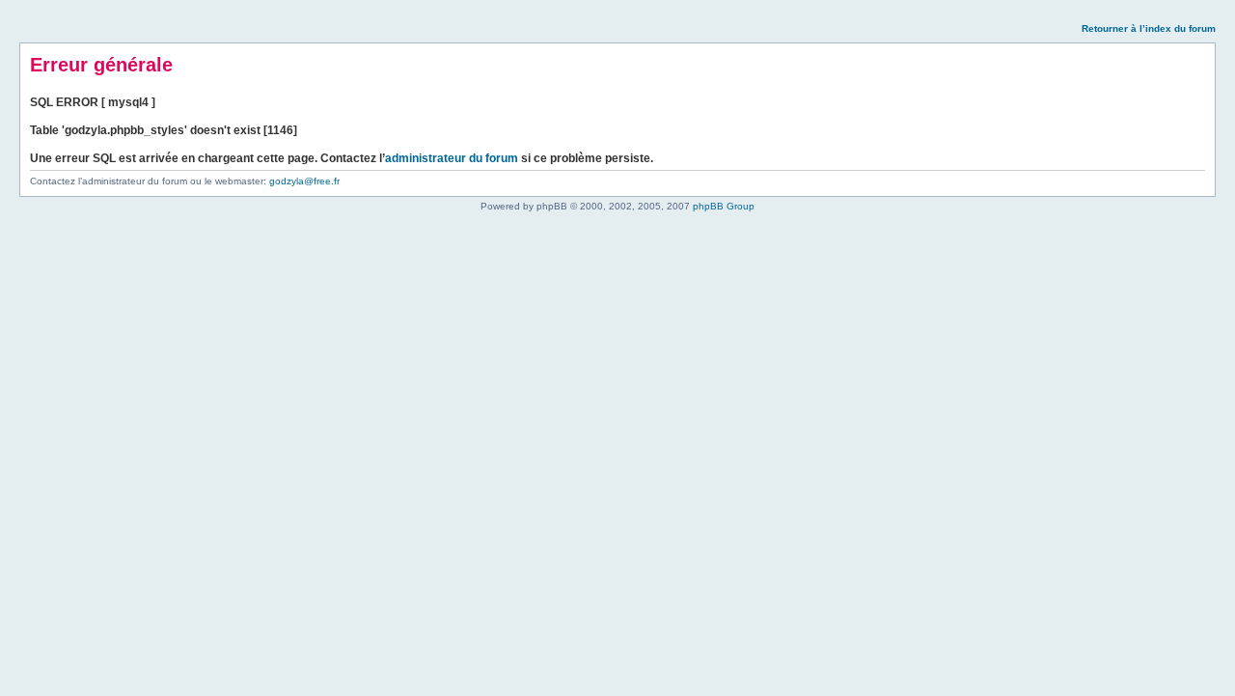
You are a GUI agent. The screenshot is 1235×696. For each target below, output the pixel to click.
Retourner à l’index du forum (1149, 28)
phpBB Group (724, 206)
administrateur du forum (451, 158)
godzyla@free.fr (304, 181)
